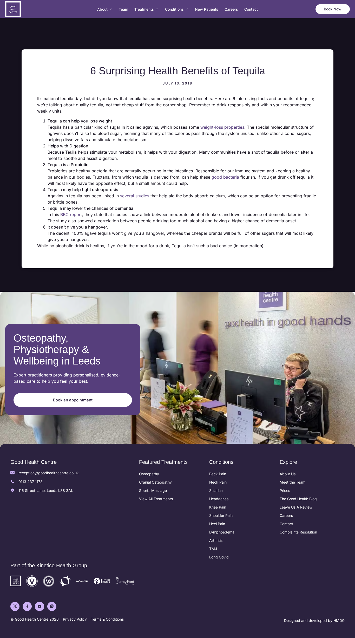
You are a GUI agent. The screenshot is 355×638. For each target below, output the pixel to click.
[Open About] (111, 9)
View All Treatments (156, 499)
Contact (286, 524)
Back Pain (217, 474)
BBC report (71, 214)
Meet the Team (292, 482)
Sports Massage (153, 490)
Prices (285, 490)
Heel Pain (217, 524)
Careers (286, 515)
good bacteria (225, 177)
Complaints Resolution (298, 532)
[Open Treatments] (157, 9)
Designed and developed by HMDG (314, 620)
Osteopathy (149, 474)
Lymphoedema (221, 532)
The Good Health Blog (298, 499)
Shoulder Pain (221, 515)
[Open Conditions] (187, 9)
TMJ (213, 548)
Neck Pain (218, 482)
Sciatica (216, 490)
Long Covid (219, 557)
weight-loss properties (222, 127)
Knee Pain (217, 507)
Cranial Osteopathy (155, 482)
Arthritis (215, 540)
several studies (134, 195)
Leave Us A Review (296, 507)
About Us (287, 474)
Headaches (218, 499)
